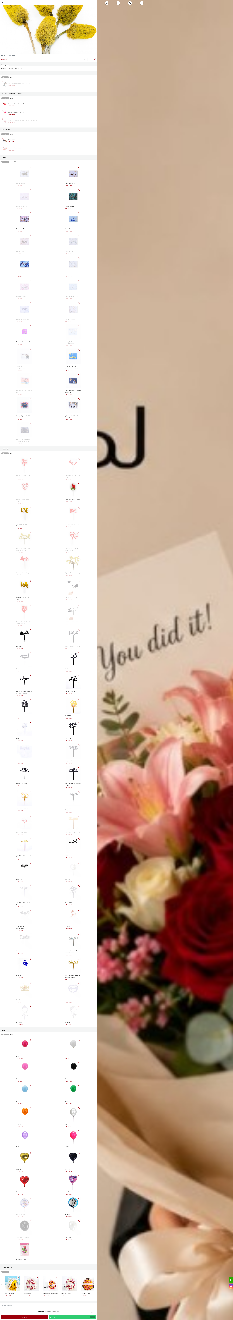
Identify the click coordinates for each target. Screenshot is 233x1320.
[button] (48, 73)
